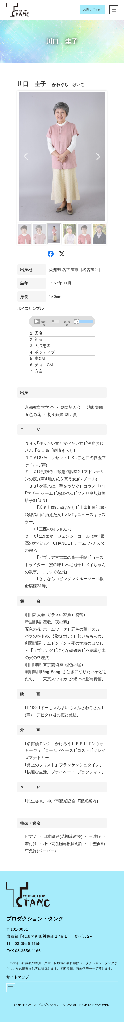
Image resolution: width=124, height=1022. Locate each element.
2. (36, 339)
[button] (25, 156)
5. (37, 358)
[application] (62, 321)
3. (40, 345)
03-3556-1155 (27, 943)
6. (41, 364)
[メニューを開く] (113, 9)
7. (36, 371)
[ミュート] (76, 321)
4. (42, 352)
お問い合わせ (92, 9)
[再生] (37, 321)
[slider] (85, 321)
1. (36, 333)
